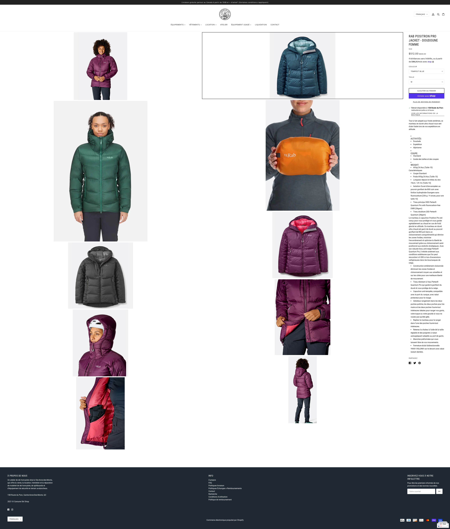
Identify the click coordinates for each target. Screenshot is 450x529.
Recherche (212, 494)
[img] (8, 509)
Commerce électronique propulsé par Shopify (225, 520)
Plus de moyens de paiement (426, 102)
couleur (413, 66)
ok (439, 491)
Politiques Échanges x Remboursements (225, 488)
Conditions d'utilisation (217, 497)
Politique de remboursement (220, 500)
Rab (410, 49)
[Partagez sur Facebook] (410, 363)
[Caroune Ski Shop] (225, 14)
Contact (211, 491)
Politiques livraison (216, 485)
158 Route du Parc (435, 108)
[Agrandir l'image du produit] (100, 66)
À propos (212, 480)
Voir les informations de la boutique (424, 114)
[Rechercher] (438, 14)
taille (411, 77)
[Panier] (443, 14)
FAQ (210, 483)
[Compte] (433, 14)
